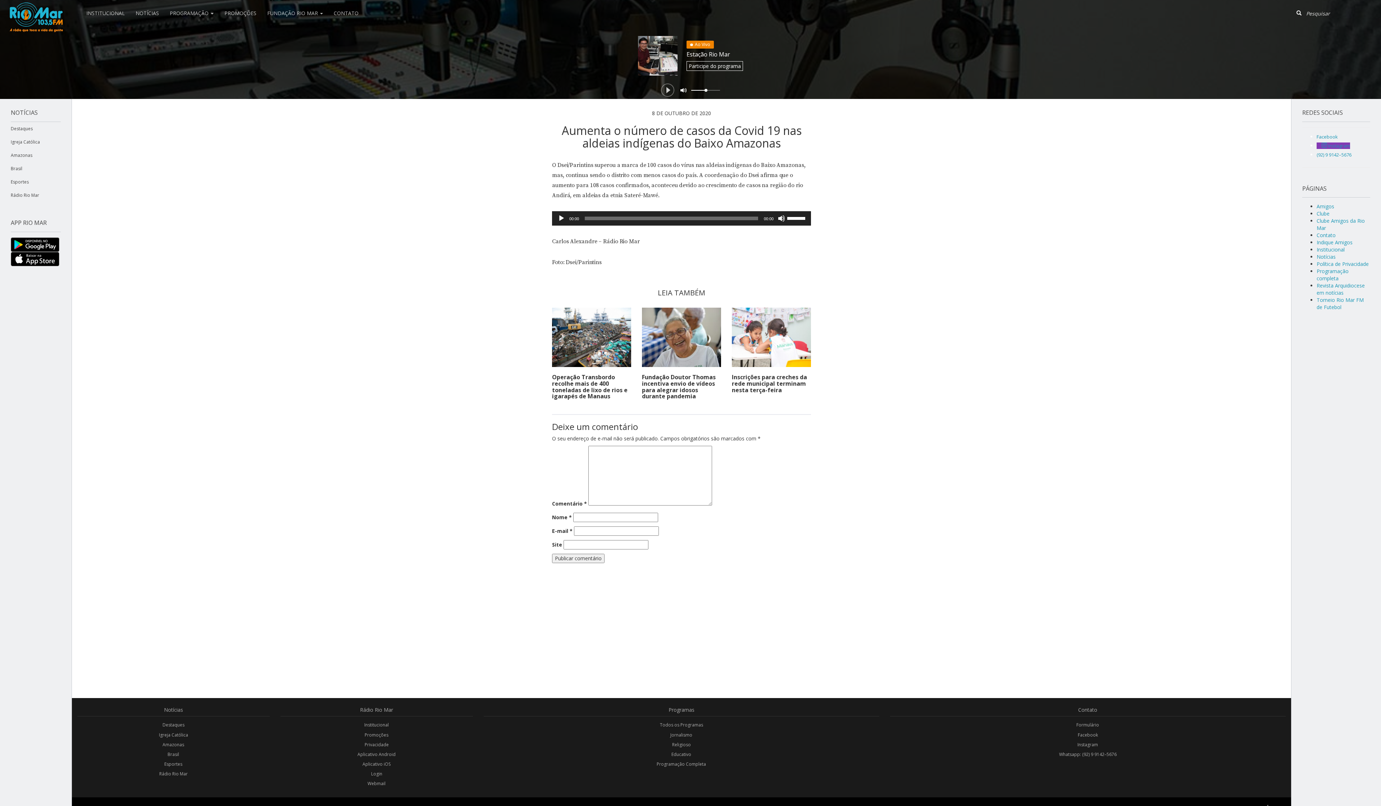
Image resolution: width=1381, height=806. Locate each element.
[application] (681, 218)
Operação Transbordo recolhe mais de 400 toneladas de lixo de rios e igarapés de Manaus (590, 386)
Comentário (569, 503)
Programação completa (1333, 275)
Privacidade (377, 745)
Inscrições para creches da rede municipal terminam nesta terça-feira (769, 383)
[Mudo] (781, 218)
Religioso (681, 745)
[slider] (797, 217)
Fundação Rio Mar (293, 13)
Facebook (1088, 735)
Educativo (681, 754)
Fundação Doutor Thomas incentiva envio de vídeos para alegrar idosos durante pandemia (679, 386)
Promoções (240, 13)
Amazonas (21, 155)
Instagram (1087, 745)
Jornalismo (681, 735)
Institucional (105, 13)
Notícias (147, 13)
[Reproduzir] (561, 218)
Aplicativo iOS (377, 764)
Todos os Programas (681, 725)
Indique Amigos (1335, 242)
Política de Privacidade (1343, 264)
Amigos (1325, 206)
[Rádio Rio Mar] (36, 9)
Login (376, 774)
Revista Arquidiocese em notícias (1341, 289)
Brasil (16, 169)
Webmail (377, 783)
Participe (715, 66)
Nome (562, 517)
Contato (346, 13)
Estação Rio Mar (708, 54)
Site (557, 544)
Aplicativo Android (376, 754)
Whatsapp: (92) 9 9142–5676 (1088, 754)
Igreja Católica (25, 142)
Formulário (1087, 725)
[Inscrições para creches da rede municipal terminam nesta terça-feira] (771, 337)
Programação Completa (681, 764)
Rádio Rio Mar (25, 195)
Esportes (20, 182)
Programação (190, 13)
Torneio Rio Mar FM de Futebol (1340, 303)
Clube (1323, 213)
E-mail (562, 530)
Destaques (22, 129)
